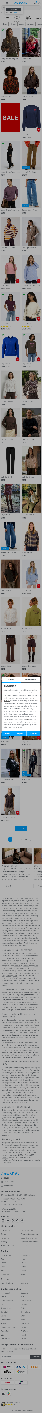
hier (28, 719)
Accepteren (33, 734)
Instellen (7, 734)
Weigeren (20, 734)
